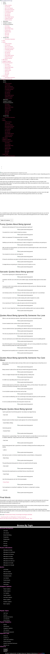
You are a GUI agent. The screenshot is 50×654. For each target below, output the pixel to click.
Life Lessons (8, 27)
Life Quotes (7, 6)
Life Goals (7, 26)
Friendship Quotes (9, 11)
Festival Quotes (8, 58)
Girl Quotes (7, 14)
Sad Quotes (7, 15)
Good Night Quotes (9, 17)
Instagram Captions (6, 61)
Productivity (7, 30)
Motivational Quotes (9, 9)
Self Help (7, 34)
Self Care (7, 33)
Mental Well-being (9, 28)
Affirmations (5, 59)
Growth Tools (6, 37)
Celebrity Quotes (9, 18)
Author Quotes (8, 5)
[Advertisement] (25, 203)
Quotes (4, 3)
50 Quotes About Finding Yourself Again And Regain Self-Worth (18, 514)
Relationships (8, 31)
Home (3, 40)
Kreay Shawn (5, 482)
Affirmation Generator (10, 39)
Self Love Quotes (9, 8)
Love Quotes (8, 12)
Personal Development (8, 24)
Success (7, 74)
